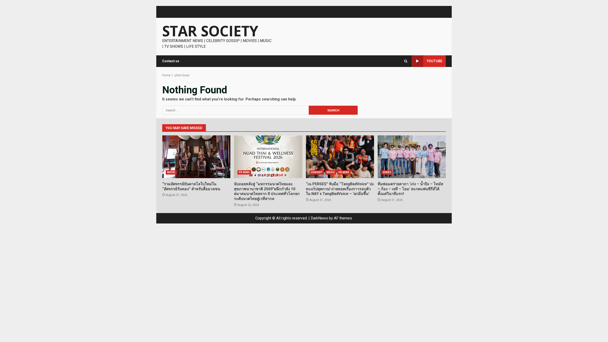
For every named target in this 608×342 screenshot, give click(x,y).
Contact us (170, 61)
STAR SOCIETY (210, 31)
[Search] (405, 61)
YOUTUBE (434, 61)
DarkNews (319, 218)
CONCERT (317, 172)
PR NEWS (244, 172)
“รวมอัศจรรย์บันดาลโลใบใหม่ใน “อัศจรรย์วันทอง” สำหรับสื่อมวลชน (196, 156)
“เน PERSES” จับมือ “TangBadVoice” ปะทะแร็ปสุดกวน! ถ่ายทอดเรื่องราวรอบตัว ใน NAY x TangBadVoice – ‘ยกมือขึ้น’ (340, 156)
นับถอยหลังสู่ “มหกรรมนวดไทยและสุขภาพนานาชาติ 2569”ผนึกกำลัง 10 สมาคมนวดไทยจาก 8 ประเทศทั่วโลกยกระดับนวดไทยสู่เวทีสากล (268, 156)
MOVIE (171, 172)
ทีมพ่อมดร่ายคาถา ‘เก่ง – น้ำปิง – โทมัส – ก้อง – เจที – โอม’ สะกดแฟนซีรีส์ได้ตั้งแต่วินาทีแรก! (412, 156)
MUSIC (331, 172)
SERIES (387, 172)
